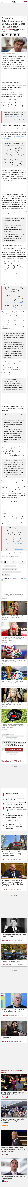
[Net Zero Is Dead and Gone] (14, 952)
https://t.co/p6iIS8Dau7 (16, 116)
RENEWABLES (5, 574)
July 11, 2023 (19, 549)
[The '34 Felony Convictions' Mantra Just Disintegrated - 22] (14, 1166)
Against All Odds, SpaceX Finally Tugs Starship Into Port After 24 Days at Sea (16, 809)
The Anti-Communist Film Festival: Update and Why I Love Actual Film (12, 854)
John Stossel (5, 1041)
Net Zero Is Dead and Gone (12, 961)
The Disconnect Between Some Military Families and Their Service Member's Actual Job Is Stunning (15, 815)
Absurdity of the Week (12, 820)
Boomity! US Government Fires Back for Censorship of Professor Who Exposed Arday (15, 826)
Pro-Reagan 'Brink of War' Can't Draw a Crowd (14, 936)
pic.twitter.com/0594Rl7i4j (17, 303)
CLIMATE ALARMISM (10, 566)
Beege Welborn (7, 29)
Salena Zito (5, 889)
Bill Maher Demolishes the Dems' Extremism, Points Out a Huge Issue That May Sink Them (13, 1149)
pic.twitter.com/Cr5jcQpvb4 (14, 544)
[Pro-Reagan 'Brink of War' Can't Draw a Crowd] (14, 925)
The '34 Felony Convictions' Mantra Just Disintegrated (13, 1177)
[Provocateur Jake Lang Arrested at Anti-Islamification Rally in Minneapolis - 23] (14, 1109)
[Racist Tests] (14, 1028)
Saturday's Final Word (12, 793)
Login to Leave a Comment (14, 749)
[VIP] (25, 1)
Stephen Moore (6, 965)
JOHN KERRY (17, 572)
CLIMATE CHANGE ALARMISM (9, 569)
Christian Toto (6, 940)
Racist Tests (6, 1038)
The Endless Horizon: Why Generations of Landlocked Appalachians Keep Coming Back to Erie (12, 883)
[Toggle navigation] (2, 1)
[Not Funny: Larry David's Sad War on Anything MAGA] (14, 1000)
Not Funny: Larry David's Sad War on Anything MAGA (13, 1011)
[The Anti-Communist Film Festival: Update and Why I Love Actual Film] (14, 842)
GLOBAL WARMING (7, 572)
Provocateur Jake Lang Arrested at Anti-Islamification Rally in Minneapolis (12, 1121)
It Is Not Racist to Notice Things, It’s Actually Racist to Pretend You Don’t (13, 1093)
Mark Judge (5, 859)
